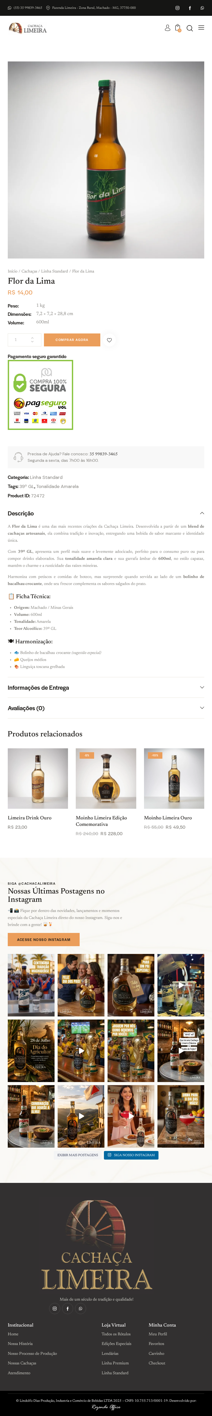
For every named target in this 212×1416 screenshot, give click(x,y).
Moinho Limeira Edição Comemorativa (101, 821)
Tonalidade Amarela (57, 486)
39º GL (26, 486)
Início (12, 271)
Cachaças (29, 271)
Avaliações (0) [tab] (26, 708)
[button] (109, 339)
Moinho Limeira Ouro (168, 818)
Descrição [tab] (21, 513)
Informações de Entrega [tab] (38, 687)
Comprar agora (72, 339)
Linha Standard (54, 271)
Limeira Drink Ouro (29, 818)
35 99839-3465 (103, 454)
